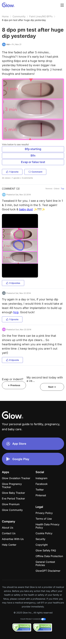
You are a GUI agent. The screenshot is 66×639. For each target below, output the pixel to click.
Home (5, 16)
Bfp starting (33, 149)
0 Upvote (14, 360)
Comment (37, 171)
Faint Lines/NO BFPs (41, 16)
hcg (15, 312)
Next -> (52, 386)
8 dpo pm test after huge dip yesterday (24, 20)
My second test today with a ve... (45, 379)
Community (18, 16)
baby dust (26, 209)
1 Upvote (13, 171)
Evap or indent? (12, 379)
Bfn (33, 155)
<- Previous (14, 385)
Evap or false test (33, 162)
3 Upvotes (14, 283)
